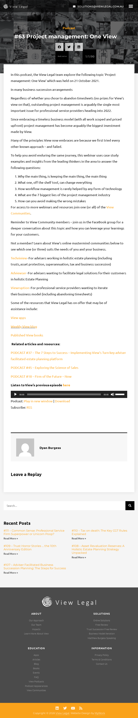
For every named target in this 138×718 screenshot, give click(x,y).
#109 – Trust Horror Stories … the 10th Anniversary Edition (30, 547)
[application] (69, 394)
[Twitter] (65, 708)
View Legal (62, 713)
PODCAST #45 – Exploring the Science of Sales (44, 367)
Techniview (19, 258)
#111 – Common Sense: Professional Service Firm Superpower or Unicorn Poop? (34, 532)
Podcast (69, 28)
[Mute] (112, 394)
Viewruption (20, 288)
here (66, 385)
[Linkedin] (57, 708)
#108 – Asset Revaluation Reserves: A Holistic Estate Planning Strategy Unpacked (98, 549)
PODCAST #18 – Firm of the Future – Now (41, 376)
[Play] (15, 394)
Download (62, 401)
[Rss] (81, 708)
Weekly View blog (24, 326)
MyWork (100, 713)
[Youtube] (73, 708)
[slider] (120, 394)
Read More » (11, 538)
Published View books (27, 335)
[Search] (129, 505)
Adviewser (18, 273)
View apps (18, 317)
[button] (130, 6)
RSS (29, 407)
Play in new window (38, 401)
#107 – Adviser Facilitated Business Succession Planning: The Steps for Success (35, 566)
